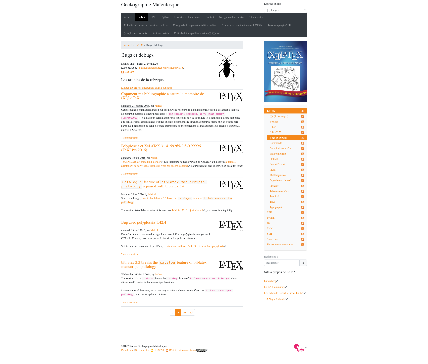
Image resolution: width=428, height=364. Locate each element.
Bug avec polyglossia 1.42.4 (143, 222)
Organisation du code (281, 180)
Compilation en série (280, 148)
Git (268, 223)
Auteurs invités (161, 33)
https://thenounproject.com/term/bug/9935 (161, 67)
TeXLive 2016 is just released (187, 210)
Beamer (274, 121)
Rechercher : (271, 256)
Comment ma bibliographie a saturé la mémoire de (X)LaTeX (162, 95)
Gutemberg (270, 281)
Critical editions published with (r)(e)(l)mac (197, 33)
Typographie (276, 207)
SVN (270, 228)
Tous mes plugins (279, 25)
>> (303, 262)
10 (184, 312)
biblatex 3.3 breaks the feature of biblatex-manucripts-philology (164, 264)
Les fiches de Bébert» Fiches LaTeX (284, 293)
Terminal (274, 196)
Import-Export (277, 164)
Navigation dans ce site (231, 17)
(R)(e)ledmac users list (135, 33)
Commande (276, 143)
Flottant (274, 159)
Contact (210, 17)
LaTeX (141, 17)
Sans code (272, 239)
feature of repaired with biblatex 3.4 (164, 184)
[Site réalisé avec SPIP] (300, 347)
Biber (273, 127)
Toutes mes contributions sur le (242, 25)
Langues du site (272, 3)
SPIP (269, 212)
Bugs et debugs (278, 137)
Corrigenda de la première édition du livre (195, 25)
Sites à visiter (256, 17)
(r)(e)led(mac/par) (279, 116)
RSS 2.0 (129, 71)
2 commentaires (129, 302)
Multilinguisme (278, 175)
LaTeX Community (274, 287)
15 (191, 312)
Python (165, 17)
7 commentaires (129, 137)
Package (274, 185)
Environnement (278, 153)
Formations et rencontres (187, 17)
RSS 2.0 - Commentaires (182, 350)
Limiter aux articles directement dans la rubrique (146, 87)
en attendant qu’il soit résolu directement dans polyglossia (194, 246)
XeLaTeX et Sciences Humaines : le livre (146, 25)
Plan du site (127, 350)
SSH (269, 233)
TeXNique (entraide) (275, 299)
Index (273, 169)
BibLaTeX (275, 132)
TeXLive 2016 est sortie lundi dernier (140, 161)
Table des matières (279, 191)
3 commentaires (129, 173)
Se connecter (142, 350)
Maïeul (158, 105)
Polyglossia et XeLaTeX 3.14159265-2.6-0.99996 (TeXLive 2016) (161, 147)
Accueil (128, 17)
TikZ (272, 201)
